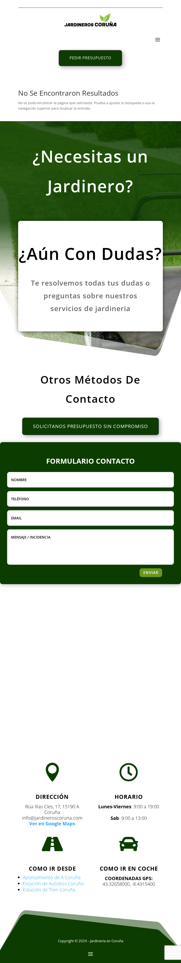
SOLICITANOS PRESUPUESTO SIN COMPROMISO (90, 426)
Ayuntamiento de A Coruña (52, 877)
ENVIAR (150, 572)
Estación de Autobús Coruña (53, 883)
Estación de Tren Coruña (49, 889)
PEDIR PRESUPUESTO (90, 57)
